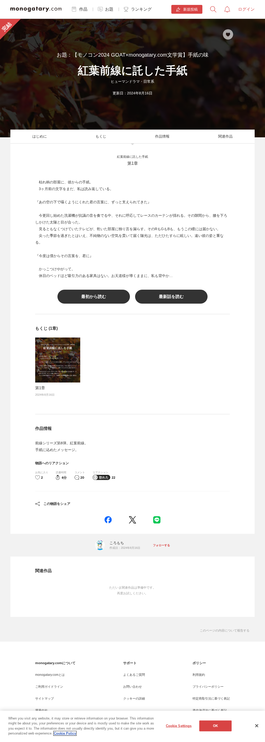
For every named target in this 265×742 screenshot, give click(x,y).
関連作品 (225, 136)
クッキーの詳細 (134, 698)
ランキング (141, 9)
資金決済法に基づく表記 (210, 710)
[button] (108, 519)
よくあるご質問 (134, 675)
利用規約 (199, 675)
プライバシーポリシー (208, 686)
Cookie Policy (65, 733)
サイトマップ (44, 698)
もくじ (100, 136)
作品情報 (162, 136)
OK (215, 726)
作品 (83, 9)
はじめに (39, 136)
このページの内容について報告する (224, 630)
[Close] (256, 725)
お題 (109, 9)
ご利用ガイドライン (49, 686)
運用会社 (41, 710)
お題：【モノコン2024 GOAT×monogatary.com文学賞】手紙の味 (133, 55)
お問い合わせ (132, 686)
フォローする (161, 545)
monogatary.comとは (50, 675)
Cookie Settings (179, 726)
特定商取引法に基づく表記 (211, 698)
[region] (132, 726)
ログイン (246, 9)
